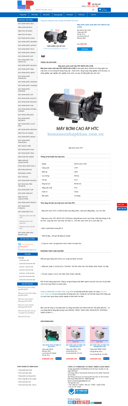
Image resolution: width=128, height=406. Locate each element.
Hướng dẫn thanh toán (25, 370)
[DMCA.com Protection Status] (96, 403)
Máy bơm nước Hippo (26, 72)
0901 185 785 (122, 209)
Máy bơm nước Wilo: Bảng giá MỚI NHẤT (27, 294)
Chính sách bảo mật (25, 382)
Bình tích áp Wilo (25, 34)
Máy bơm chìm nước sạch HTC (26, 222)
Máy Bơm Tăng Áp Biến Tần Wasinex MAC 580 (99, 345)
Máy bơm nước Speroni (27, 82)
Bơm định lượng (24, 173)
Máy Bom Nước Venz (26, 153)
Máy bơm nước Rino (26, 69)
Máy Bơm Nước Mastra (27, 180)
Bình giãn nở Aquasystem (23, 161)
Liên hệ (93, 14)
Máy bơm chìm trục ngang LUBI (26, 233)
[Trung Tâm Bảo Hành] (19, 244)
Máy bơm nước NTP (25, 94)
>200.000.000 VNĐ (24, 260)
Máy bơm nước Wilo (26, 23)
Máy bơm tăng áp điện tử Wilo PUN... (52, 345)
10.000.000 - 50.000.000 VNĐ (26, 273)
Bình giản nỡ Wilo (25, 27)
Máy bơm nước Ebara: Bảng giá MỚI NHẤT (25, 300)
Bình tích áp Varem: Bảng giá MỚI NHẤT (26, 288)
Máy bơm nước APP (25, 56)
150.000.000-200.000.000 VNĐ (27, 263)
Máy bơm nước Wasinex (27, 42)
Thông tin (81, 14)
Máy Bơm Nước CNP (25, 189)
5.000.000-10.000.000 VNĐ (26, 270)
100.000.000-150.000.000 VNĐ (27, 279)
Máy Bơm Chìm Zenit (26, 115)
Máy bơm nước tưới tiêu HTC (27, 227)
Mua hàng (58, 358)
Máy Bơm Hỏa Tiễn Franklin (25, 185)
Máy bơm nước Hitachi (27, 98)
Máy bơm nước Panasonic (24, 141)
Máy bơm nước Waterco (24, 119)
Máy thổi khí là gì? (24, 316)
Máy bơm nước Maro (26, 38)
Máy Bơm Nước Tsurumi (27, 85)
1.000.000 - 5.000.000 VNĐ (26, 267)
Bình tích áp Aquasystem (23, 198)
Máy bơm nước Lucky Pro (26, 125)
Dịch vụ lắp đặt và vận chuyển (27, 379)
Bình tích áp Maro (25, 31)
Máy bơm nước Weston (27, 129)
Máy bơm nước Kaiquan (24, 207)
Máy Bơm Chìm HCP (25, 193)
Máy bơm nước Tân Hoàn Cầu (25, 61)
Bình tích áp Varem (25, 133)
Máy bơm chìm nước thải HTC (27, 216)
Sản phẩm (46, 14)
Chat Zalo (85, 49)
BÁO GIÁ (121, 205)
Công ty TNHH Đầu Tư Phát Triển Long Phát (57, 292)
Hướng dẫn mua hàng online (27, 376)
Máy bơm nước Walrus (27, 65)
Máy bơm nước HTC (25, 212)
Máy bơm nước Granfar (24, 90)
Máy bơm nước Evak (26, 149)
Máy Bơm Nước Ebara (26, 137)
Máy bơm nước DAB (25, 105)
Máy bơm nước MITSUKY (27, 102)
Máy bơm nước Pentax (27, 202)
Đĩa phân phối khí (25, 169)
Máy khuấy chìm (24, 146)
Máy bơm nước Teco (26, 49)
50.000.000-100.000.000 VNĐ (26, 276)
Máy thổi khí (23, 177)
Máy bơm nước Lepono (27, 45)
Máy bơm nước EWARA (27, 52)
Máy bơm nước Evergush (24, 77)
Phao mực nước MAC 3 (27, 166)
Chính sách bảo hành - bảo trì (27, 385)
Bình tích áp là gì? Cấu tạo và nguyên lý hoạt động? (27, 312)
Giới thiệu (34, 14)
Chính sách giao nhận (25, 373)
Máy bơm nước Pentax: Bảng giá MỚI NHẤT (26, 306)
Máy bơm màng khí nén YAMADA (27, 110)
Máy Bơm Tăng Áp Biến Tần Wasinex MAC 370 (75, 345)
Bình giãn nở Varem (26, 157)
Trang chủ (23, 14)
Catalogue (70, 14)
